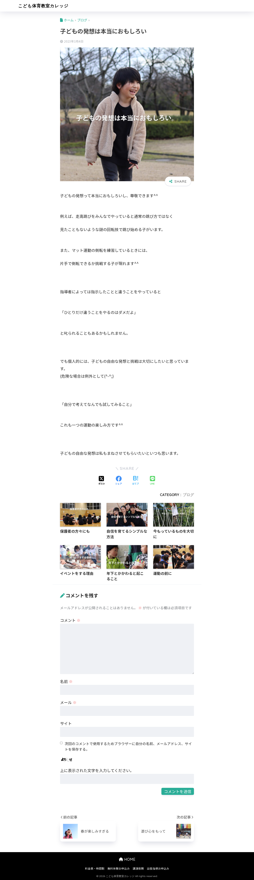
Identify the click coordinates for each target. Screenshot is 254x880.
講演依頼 (138, 868)
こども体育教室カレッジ (43, 5)
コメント (70, 620)
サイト (66, 723)
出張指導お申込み (158, 868)
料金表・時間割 (95, 868)
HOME (129, 859)
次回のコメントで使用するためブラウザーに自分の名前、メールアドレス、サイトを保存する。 (128, 746)
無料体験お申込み (118, 868)
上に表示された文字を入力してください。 (97, 770)
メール (68, 702)
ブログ (188, 494)
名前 (66, 681)
